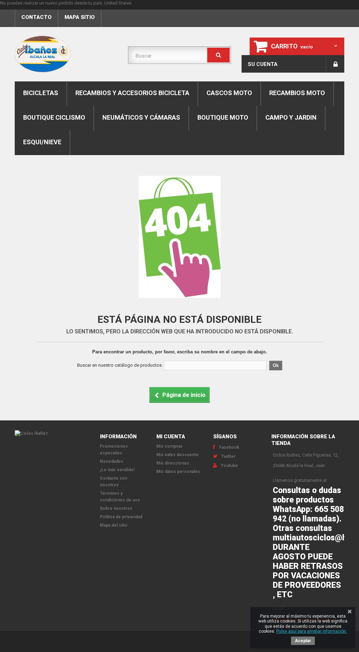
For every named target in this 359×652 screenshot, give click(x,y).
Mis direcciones (172, 463)
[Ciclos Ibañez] (52, 433)
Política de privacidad (121, 516)
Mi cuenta (170, 436)
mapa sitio (80, 17)
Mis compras (169, 446)
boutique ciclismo (54, 117)
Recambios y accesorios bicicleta (132, 93)
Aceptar (303, 640)
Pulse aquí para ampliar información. (311, 631)
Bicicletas (40, 93)
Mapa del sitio (114, 525)
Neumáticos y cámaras (141, 117)
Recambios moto (297, 93)
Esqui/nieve (42, 142)
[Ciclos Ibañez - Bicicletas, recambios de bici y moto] (66, 54)
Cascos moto (229, 93)
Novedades (111, 461)
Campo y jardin (291, 117)
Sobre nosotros (116, 508)
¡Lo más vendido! (117, 469)
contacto (36, 17)
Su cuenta (263, 64)
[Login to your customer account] (335, 64)
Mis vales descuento (177, 454)
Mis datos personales (178, 471)
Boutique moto (222, 117)
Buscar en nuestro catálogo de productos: (120, 365)
